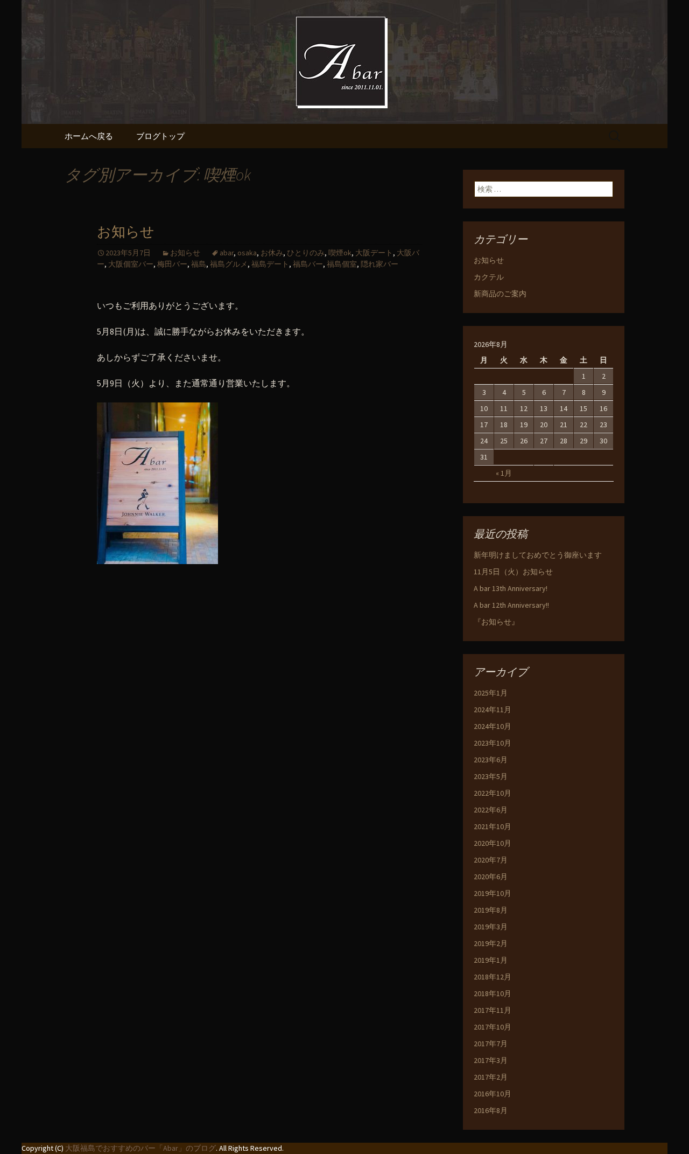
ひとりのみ (306, 253)
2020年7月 (491, 860)
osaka (247, 253)
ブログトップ (160, 136)
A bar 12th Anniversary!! (511, 605)
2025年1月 (491, 693)
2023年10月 (492, 743)
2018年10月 (492, 993)
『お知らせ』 (496, 622)
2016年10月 (492, 1094)
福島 (198, 264)
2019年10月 (492, 893)
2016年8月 (491, 1110)
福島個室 (342, 264)
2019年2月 (491, 943)
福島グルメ (229, 264)
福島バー (308, 264)
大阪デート (374, 253)
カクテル (489, 277)
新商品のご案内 (500, 293)
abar (227, 253)
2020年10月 (492, 843)
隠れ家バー (379, 264)
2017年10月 (492, 1027)
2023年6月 (491, 759)
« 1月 (504, 473)
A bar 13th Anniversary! (510, 588)
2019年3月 (491, 926)
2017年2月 (491, 1077)
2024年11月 (492, 709)
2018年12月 (492, 977)
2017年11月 (492, 1010)
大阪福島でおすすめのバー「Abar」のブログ (140, 1148)
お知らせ (125, 232)
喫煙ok (339, 253)
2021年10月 (492, 826)
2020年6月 (491, 876)
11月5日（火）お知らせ (513, 571)
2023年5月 (491, 776)
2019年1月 (491, 960)
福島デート (270, 264)
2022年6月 (491, 810)
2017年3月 (491, 1060)
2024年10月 (492, 726)
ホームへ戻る (89, 136)
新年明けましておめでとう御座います (538, 555)
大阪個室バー (130, 264)
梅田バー (172, 264)
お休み (272, 253)
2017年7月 (491, 1043)
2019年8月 (491, 910)
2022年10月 (492, 793)
